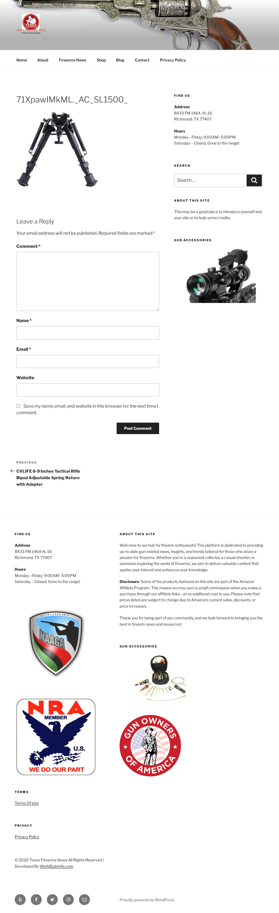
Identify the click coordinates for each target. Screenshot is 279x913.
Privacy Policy (173, 60)
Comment (28, 246)
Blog (120, 60)
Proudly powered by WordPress (147, 899)
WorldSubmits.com (56, 866)
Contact (142, 60)
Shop (101, 60)
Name (24, 320)
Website (25, 377)
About (42, 60)
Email (23, 349)
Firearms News (72, 60)
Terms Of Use (27, 803)
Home (21, 60)
